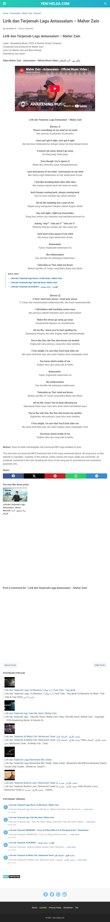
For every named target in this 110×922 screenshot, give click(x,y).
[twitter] (34, 476)
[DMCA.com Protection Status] (11, 877)
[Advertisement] (55, 550)
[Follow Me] (52, 895)
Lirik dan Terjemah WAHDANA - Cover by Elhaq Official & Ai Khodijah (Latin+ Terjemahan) (48, 830)
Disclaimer (68, 907)
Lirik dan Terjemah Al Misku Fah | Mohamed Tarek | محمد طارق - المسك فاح (42, 736)
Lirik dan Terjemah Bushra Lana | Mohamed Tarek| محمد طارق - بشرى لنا (40, 783)
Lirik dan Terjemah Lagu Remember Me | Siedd (28, 759)
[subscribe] (64, 895)
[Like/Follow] (45, 895)
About (34, 907)
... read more (87, 809)
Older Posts (100, 665)
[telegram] (96, 476)
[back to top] (104, 915)
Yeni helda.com (55, 4)
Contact (43, 907)
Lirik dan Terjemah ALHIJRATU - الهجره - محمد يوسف (34, 287)
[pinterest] (55, 476)
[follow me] (58, 895)
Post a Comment (25, 28)
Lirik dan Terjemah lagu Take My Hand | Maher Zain (34, 282)
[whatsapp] (75, 476)
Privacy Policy (55, 907)
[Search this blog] (105, 3)
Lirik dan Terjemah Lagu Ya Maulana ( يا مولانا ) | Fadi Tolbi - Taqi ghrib (39, 690)
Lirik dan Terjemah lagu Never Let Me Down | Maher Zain (36, 278)
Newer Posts (10, 665)
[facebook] (13, 476)
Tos (76, 907)
